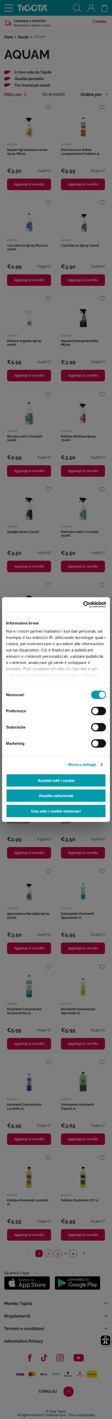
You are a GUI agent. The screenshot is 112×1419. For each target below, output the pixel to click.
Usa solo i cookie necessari (56, 811)
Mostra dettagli (82, 764)
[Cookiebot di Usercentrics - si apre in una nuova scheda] (83, 604)
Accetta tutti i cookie (56, 780)
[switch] (98, 711)
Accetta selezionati (56, 795)
